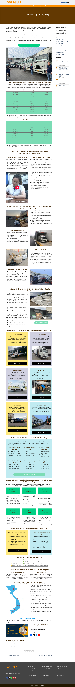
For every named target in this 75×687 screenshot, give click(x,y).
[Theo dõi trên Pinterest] (13, 678)
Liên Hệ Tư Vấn (17, 363)
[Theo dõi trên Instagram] (64, 2)
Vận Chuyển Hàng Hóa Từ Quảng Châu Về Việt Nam (63, 81)
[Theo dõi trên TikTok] (9, 678)
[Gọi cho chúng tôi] (11, 678)
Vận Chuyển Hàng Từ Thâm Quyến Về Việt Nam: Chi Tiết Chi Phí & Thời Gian (63, 69)
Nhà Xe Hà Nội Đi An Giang (13, 655)
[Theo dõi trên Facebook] (62, 2)
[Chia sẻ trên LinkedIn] (33, 651)
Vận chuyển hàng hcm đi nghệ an (13, 646)
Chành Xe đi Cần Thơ (11, 644)
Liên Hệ (17, 550)
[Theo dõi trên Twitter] (66, 2)
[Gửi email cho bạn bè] (29, 651)
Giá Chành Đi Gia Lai (60, 54)
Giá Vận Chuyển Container (61, 45)
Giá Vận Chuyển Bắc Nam (61, 43)
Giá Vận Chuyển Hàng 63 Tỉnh (62, 41)
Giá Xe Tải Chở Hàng (60, 39)
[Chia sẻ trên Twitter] (27, 651)
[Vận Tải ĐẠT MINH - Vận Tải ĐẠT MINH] (13, 2)
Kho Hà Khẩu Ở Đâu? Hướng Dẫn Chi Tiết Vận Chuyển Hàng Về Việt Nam (63, 62)
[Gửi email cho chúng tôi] (68, 2)
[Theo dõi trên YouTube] (15, 678)
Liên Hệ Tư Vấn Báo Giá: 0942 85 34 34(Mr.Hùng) (29, 45)
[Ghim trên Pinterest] (31, 651)
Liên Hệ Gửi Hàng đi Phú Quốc (29, 474)
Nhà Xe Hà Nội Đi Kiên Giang (45, 655)
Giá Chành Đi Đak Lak (60, 52)
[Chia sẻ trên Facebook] (25, 651)
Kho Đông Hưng (62, 85)
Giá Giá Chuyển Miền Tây (61, 50)
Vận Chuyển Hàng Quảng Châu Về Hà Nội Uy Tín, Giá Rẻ (64, 75)
